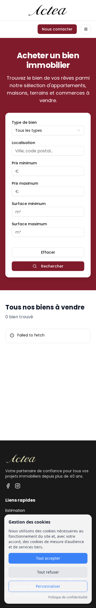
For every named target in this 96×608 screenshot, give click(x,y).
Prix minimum (24, 163)
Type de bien (24, 122)
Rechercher (52, 266)
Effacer (48, 252)
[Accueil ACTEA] (48, 10)
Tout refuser (48, 572)
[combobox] (48, 130)
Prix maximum (25, 183)
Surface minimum (29, 203)
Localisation (23, 142)
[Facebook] (8, 486)
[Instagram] (17, 486)
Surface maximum (29, 224)
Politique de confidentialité (67, 597)
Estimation (15, 510)
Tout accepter (48, 558)
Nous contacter (57, 29)
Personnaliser (48, 586)
